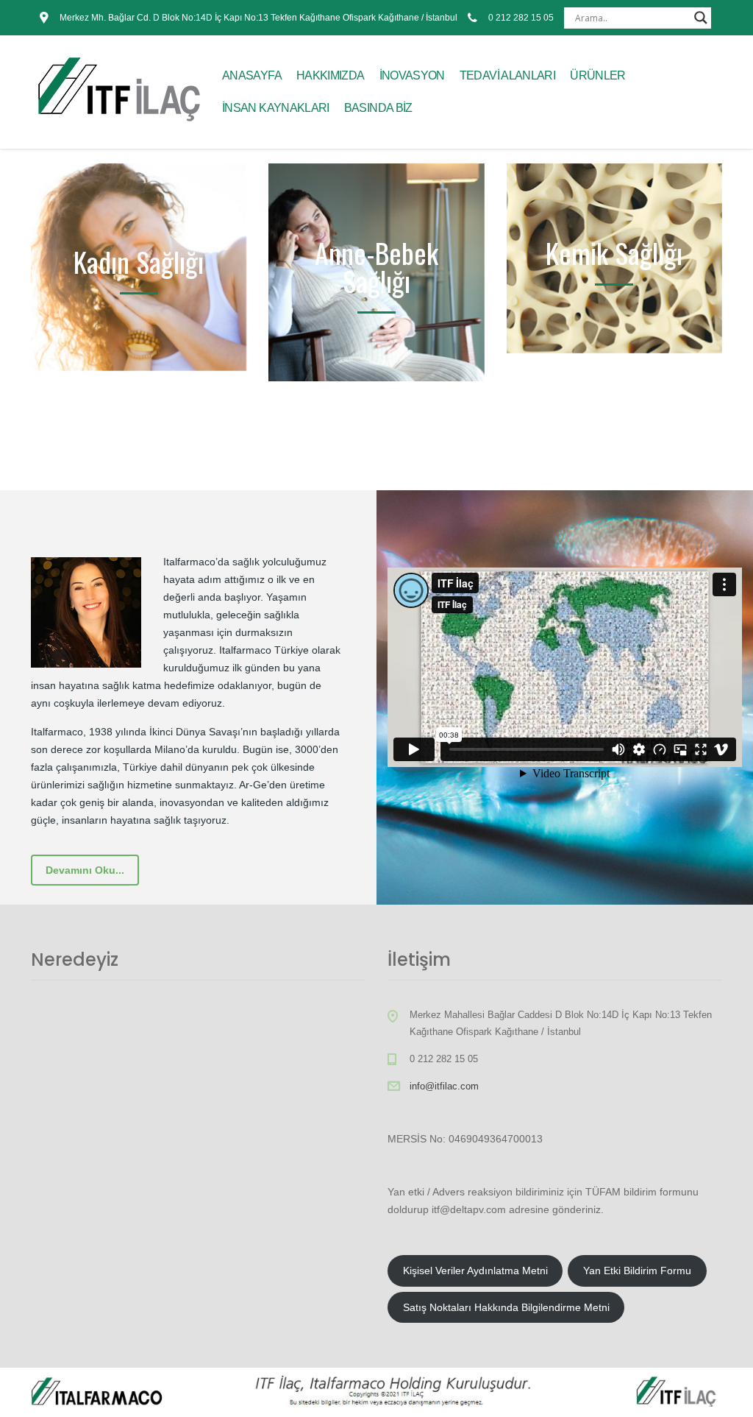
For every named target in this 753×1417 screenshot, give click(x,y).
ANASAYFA (252, 75)
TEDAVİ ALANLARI (507, 75)
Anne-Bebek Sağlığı (376, 266)
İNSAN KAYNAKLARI (275, 108)
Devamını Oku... (85, 870)
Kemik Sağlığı (614, 252)
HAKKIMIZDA (330, 75)
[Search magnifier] (700, 17)
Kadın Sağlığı (139, 261)
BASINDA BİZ (378, 108)
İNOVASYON (412, 75)
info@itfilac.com (444, 1086)
